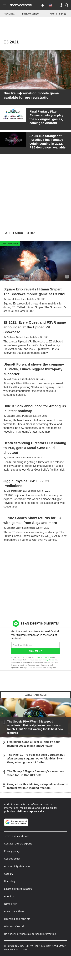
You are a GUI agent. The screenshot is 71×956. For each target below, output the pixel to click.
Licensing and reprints (17, 918)
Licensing (9, 881)
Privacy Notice (48, 660)
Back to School (30, 13)
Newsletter (10, 903)
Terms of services (44, 657)
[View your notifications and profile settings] (42, 5)
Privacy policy (12, 851)
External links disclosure (18, 888)
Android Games (9, 243)
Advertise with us (14, 911)
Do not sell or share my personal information (30, 933)
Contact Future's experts (18, 843)
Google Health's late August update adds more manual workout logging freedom (37, 786)
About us (9, 896)
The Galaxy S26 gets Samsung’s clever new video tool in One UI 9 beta (35, 773)
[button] (66, 5)
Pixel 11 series (57, 13)
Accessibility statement (17, 866)
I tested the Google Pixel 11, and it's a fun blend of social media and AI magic (33, 744)
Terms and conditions (16, 836)
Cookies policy (12, 858)
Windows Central (14, 926)
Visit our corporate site (30, 811)
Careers (8, 873)
